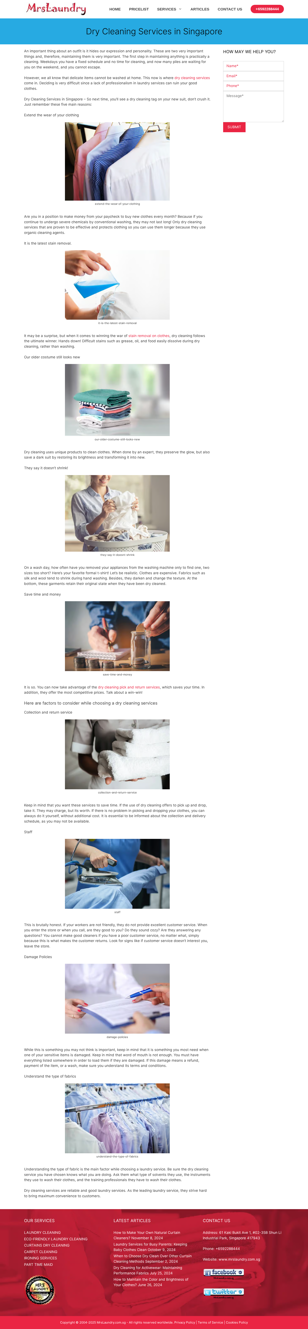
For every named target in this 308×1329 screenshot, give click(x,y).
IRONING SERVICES (40, 1258)
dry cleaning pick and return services (129, 687)
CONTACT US (230, 9)
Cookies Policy (237, 1322)
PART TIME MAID (38, 1264)
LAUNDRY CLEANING (42, 1232)
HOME (115, 9)
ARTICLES (199, 9)
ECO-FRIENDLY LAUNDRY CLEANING (56, 1239)
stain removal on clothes (148, 336)
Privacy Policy (184, 1322)
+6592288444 (267, 9)
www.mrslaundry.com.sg (239, 1259)
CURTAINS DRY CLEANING (47, 1245)
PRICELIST (139, 9)
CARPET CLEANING (40, 1252)
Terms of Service (210, 1322)
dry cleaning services (192, 78)
